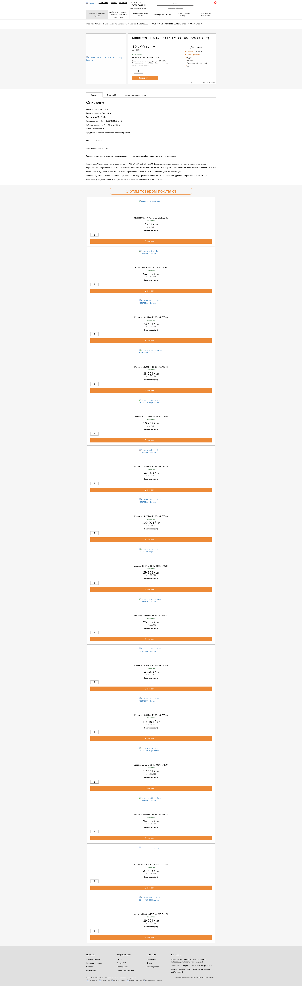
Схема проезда (153, 967)
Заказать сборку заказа (138, 8)
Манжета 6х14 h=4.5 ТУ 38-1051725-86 (151, 218)
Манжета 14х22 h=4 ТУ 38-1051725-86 (151, 516)
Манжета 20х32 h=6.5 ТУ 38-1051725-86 (151, 765)
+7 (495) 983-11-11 (138, 3)
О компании (103, 3)
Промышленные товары (183, 14)
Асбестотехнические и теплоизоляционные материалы (118, 14)
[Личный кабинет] (201, 4)
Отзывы (111, 95)
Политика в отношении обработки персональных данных (194, 977)
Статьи (149, 963)
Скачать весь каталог (125, 970)
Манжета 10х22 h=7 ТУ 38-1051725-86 (151, 367)
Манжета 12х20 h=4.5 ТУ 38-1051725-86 (151, 417)
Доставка (113, 3)
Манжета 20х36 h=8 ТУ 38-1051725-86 (151, 815)
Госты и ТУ (121, 963)
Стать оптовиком (93, 959)
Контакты (123, 3)
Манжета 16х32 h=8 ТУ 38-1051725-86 (151, 665)
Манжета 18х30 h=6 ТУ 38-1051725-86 (151, 715)
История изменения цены (135, 95)
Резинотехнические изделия (97, 14)
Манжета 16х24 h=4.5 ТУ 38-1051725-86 (151, 566)
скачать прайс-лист (175, 8)
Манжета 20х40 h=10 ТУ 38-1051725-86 (151, 914)
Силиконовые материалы (205, 14)
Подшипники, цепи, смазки (140, 14)
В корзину (143, 78)
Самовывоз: (190, 51)
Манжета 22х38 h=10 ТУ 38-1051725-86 (151, 864)
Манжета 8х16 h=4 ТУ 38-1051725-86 (151, 268)
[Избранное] (208, 4)
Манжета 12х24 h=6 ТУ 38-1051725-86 (151, 467)
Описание (94, 95)
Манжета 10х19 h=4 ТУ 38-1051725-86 (151, 317)
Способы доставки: (192, 55)
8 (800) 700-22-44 (138, 5)
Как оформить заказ (94, 963)
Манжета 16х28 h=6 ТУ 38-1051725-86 (151, 616)
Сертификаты (122, 967)
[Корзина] (214, 4)
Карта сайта (91, 970)
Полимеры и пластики (162, 14)
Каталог (120, 959)
